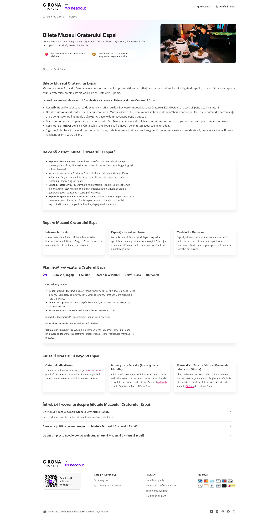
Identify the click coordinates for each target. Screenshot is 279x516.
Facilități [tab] (84, 275)
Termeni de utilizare (156, 490)
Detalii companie (155, 480)
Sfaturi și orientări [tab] (108, 275)
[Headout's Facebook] (228, 511)
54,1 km (190, 386)
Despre (73, 16)
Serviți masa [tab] (133, 275)
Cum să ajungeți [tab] (63, 275)
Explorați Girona (55, 16)
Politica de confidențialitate (161, 485)
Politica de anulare (156, 495)
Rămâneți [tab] (152, 275)
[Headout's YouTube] (223, 511)
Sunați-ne (103, 480)
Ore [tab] (45, 275)
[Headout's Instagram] (217, 511)
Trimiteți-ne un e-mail (109, 485)
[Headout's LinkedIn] (211, 511)
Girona (46, 69)
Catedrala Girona (92, 370)
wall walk (162, 382)
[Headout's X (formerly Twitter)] (234, 511)
